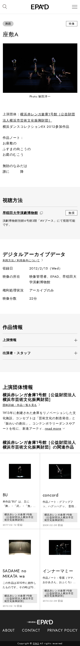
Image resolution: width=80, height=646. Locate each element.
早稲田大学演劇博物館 (20, 212)
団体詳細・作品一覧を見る (20, 405)
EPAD (36, 643)
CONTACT (31, 630)
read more (53, 428)
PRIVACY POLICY (62, 630)
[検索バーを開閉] (5, 6)
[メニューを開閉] (74, 7)
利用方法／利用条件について (21, 260)
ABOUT (8, 630)
